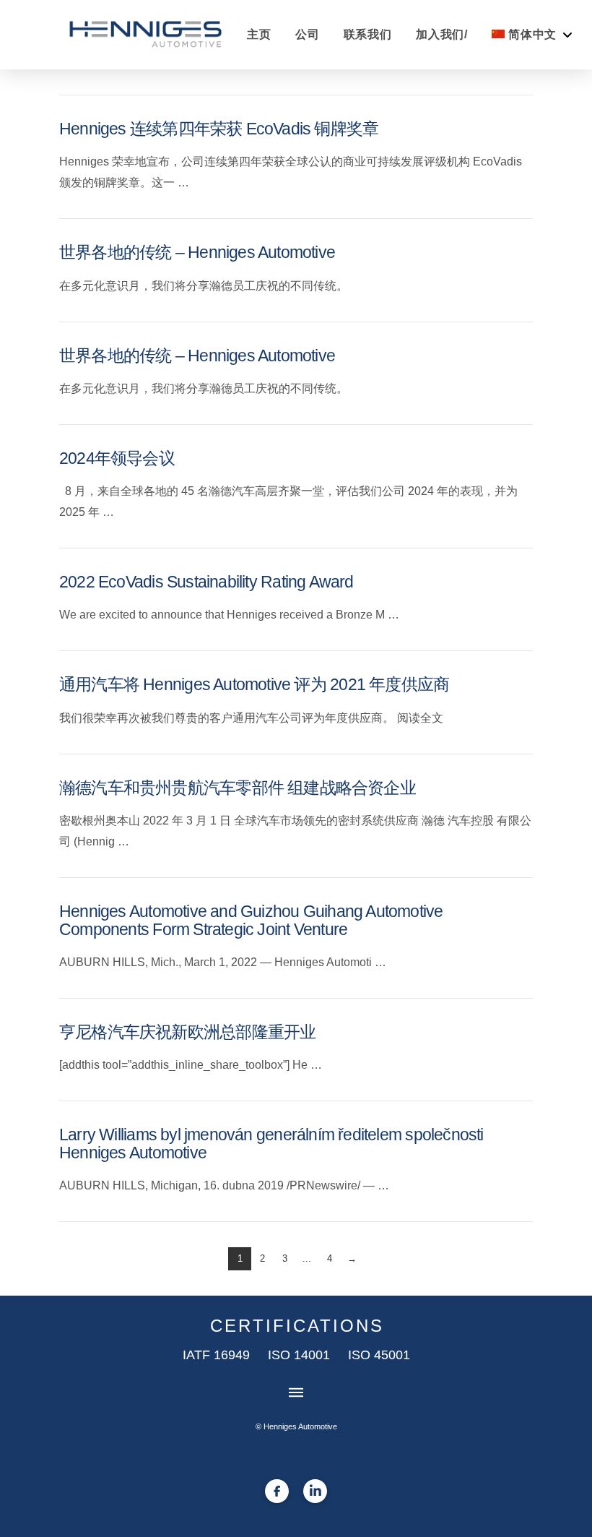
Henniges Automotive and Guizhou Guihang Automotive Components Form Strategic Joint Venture (251, 921)
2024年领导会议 (117, 458)
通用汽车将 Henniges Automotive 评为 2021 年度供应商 (254, 685)
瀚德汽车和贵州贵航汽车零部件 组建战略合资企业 (237, 788)
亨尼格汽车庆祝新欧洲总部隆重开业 (187, 1032)
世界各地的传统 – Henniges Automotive (197, 253)
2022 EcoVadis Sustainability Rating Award (206, 582)
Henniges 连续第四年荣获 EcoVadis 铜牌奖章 (218, 129)
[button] (296, 1392)
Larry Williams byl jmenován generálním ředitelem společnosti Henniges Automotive (271, 1144)
